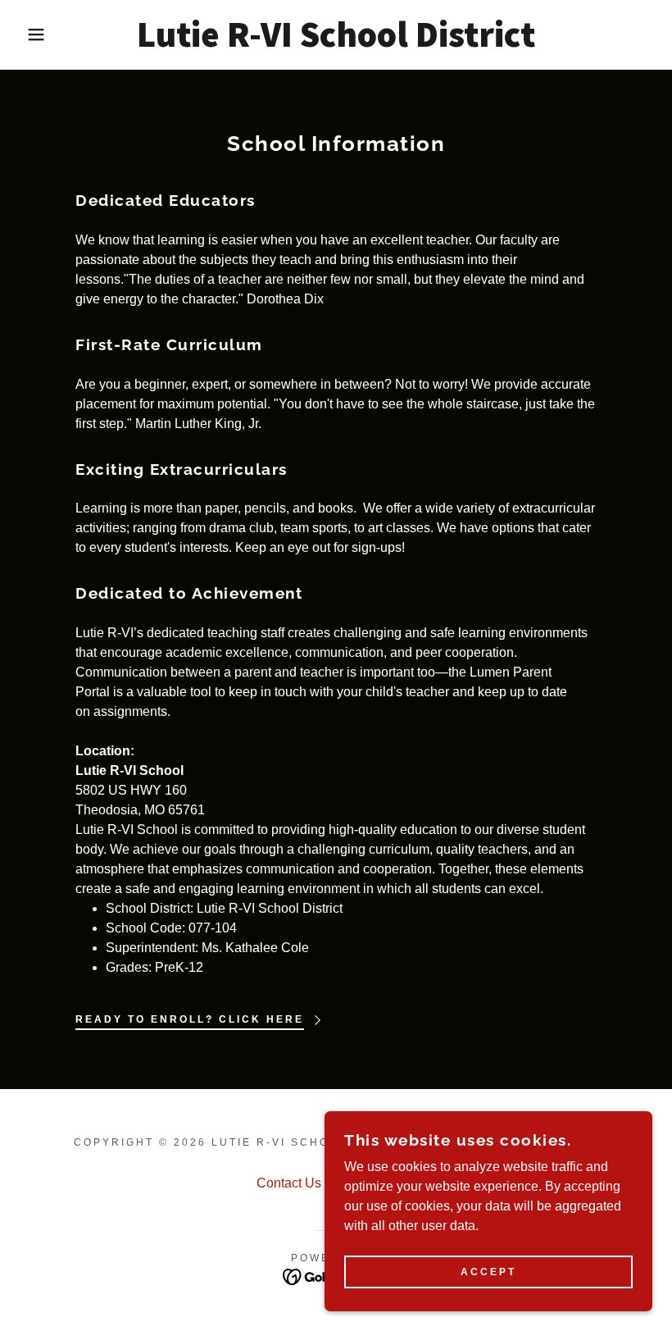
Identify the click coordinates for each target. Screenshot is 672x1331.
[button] (34, 34)
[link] (336, 42)
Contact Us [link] (289, 1183)
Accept (488, 1272)
